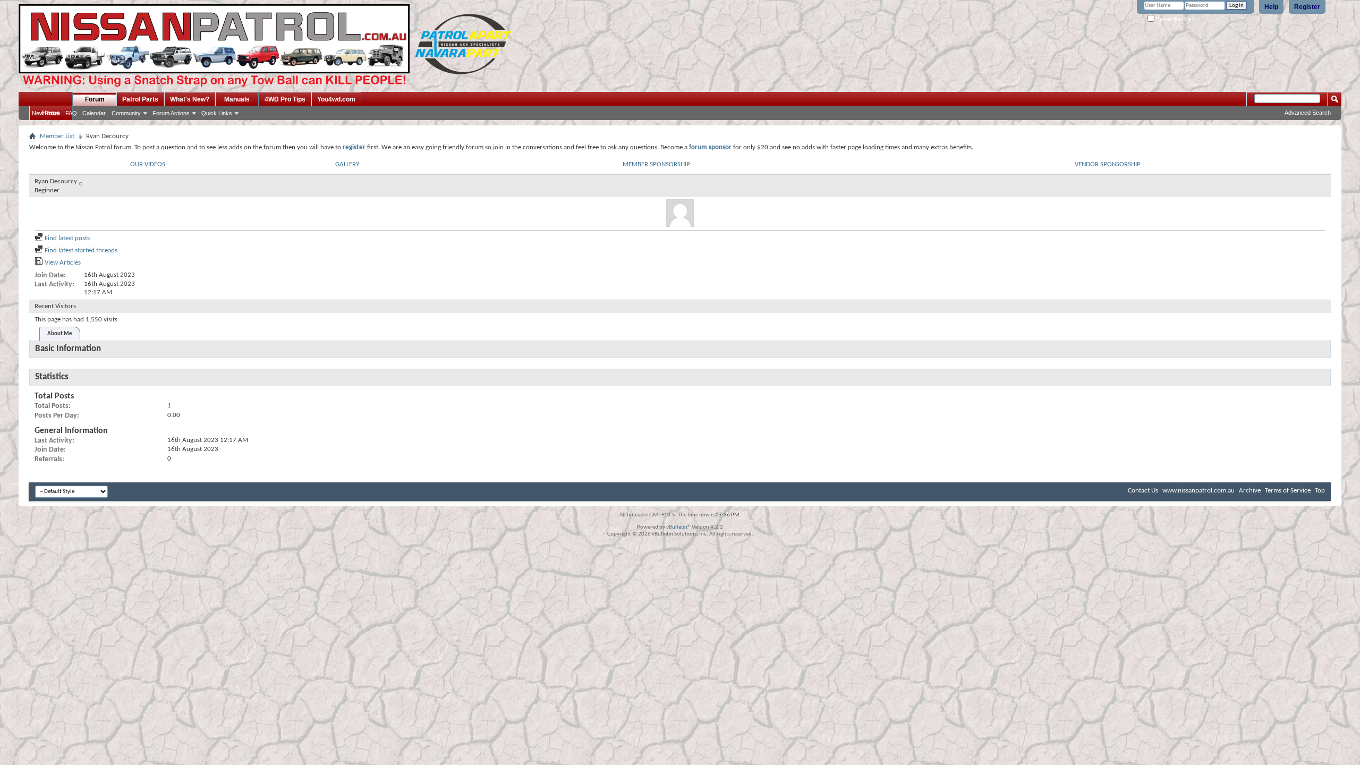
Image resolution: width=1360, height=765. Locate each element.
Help (1271, 7)
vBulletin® (678, 527)
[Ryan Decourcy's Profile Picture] (680, 213)
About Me (59, 334)
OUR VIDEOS (147, 164)
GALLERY (347, 164)
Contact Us (1143, 490)
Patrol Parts (140, 99)
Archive (1250, 490)
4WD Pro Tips (285, 99)
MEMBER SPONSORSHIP (656, 164)
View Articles (62, 262)
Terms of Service (1288, 490)
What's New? (189, 99)
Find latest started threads (80, 250)
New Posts (46, 113)
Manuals (237, 99)
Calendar (94, 113)
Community (126, 113)
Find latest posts (66, 238)
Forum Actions (171, 113)
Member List (57, 136)
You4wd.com (336, 99)
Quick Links (216, 113)
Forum (95, 99)
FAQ (71, 113)
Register (1307, 7)
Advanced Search (1308, 112)
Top (1320, 490)
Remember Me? (1174, 19)
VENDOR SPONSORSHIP (1108, 164)
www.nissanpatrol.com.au (1198, 490)
